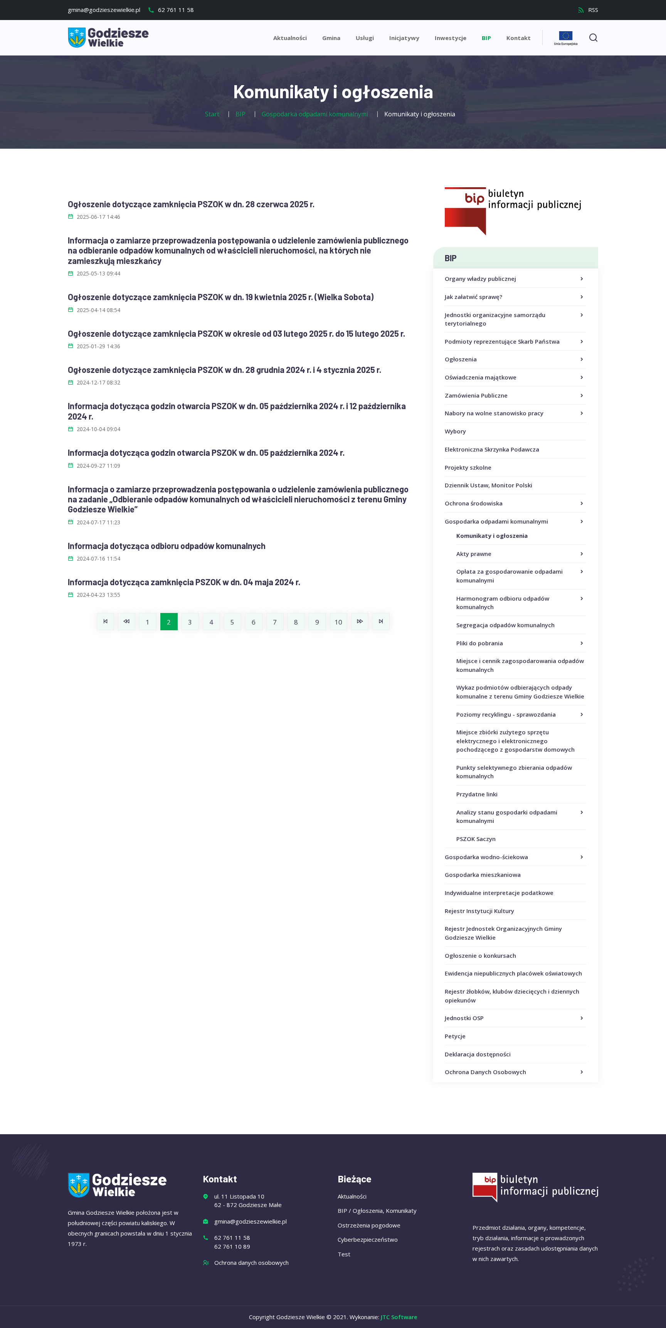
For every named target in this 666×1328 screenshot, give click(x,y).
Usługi (365, 38)
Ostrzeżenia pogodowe (369, 1225)
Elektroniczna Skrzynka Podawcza (492, 449)
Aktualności (290, 38)
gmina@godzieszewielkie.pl (104, 9)
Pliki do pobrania (479, 643)
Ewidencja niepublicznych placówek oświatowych (513, 973)
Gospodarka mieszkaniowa (483, 874)
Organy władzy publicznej (480, 278)
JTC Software (399, 1317)
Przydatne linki (477, 794)
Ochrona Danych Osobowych (485, 1072)
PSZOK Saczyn (476, 839)
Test (344, 1254)
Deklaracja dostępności (478, 1054)
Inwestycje (450, 38)
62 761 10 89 (232, 1246)
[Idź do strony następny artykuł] (359, 621)
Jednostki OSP (464, 1018)
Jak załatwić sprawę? (473, 297)
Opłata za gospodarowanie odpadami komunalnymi (509, 575)
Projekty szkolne (468, 467)
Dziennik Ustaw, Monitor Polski (488, 485)
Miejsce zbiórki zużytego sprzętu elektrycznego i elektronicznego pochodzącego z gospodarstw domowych (515, 740)
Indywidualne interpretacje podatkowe (499, 893)
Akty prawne (473, 553)
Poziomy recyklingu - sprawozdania (506, 714)
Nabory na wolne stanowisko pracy (494, 413)
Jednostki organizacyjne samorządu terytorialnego (495, 319)
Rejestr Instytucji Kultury (479, 911)
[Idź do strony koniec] (381, 621)
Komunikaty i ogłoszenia (492, 535)
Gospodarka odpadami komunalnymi (496, 521)
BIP (486, 38)
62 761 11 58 (175, 9)
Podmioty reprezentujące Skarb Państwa (502, 341)
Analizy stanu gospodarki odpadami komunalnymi (506, 816)
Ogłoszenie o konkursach (480, 955)
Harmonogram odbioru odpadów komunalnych (502, 602)
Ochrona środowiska (474, 503)
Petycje (455, 1036)
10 (338, 622)
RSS (592, 9)
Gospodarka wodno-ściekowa (486, 857)
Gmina (331, 38)
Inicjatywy (404, 38)
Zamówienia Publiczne (476, 395)
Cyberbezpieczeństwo (368, 1239)
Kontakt (518, 38)
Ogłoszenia (461, 359)
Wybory (455, 431)
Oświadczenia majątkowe (480, 377)
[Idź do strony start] (105, 621)
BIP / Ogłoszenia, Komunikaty (377, 1210)
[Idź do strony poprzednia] (126, 621)
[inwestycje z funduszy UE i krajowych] (565, 37)
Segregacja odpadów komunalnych (505, 625)
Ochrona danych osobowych (251, 1262)
